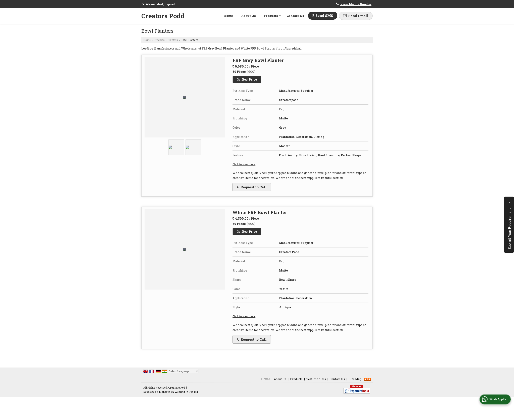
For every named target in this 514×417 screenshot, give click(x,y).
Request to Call (253, 187)
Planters (172, 39)
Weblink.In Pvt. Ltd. (186, 391)
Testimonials (316, 379)
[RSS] (367, 379)
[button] (355, 4)
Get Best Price (247, 79)
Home (228, 16)
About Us (248, 16)
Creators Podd (163, 16)
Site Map (355, 379)
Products (271, 16)
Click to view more (244, 164)
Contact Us (295, 16)
